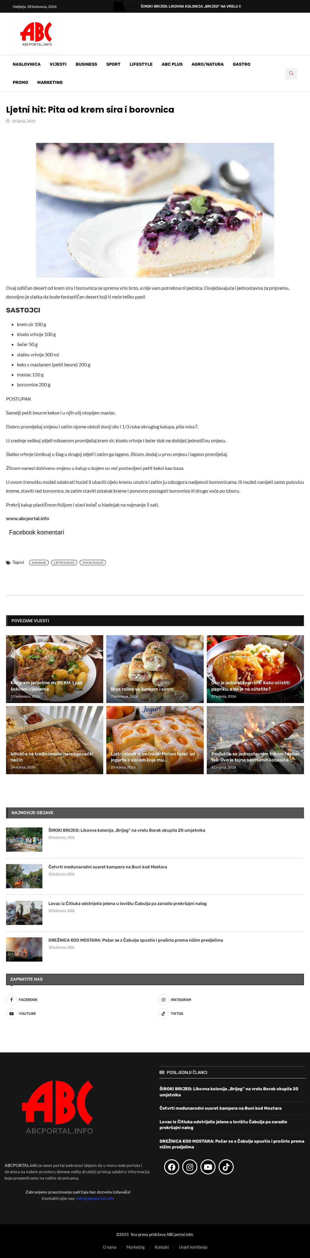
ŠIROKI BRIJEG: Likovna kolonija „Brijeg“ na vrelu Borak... (197, 6)
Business (86, 64)
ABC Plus (172, 64)
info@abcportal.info (95, 1198)
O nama (110, 1247)
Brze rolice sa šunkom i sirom (142, 689)
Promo (20, 82)
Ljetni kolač (64, 562)
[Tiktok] (226, 1166)
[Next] (136, 6)
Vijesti (58, 64)
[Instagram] (189, 1166)
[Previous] (130, 6)
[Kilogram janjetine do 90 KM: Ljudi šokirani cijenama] (54, 669)
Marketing (50, 82)
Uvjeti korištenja (193, 1247)
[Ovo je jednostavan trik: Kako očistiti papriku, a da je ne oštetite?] (255, 669)
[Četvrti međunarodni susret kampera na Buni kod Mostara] (24, 876)
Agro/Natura (208, 64)
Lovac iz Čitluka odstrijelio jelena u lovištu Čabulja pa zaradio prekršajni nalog (127, 903)
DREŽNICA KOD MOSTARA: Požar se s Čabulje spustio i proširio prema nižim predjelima (135, 940)
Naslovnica (27, 64)
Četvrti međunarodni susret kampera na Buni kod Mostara (107, 867)
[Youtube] (208, 1166)
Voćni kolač (92, 562)
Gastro (241, 64)
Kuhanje (39, 562)
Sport (113, 64)
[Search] (291, 73)
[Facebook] (171, 1166)
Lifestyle (141, 64)
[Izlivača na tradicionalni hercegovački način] (54, 740)
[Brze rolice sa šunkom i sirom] (154, 669)
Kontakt (162, 1247)
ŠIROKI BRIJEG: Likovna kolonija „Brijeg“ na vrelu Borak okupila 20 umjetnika (126, 830)
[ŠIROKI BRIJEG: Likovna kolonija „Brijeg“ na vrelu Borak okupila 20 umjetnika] (24, 839)
